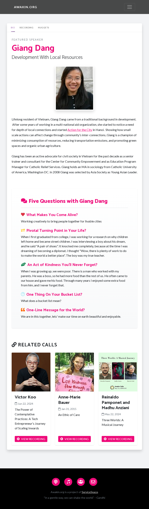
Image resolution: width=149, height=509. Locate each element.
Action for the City (80, 130)
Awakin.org (25, 7)
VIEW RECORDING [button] (33, 439)
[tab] (13, 27)
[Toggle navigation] (129, 7)
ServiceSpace (90, 492)
